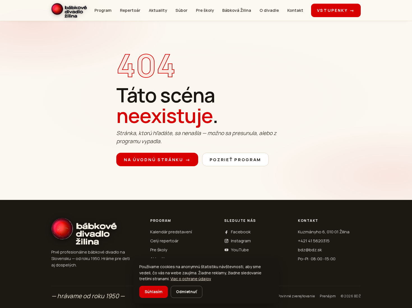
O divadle (269, 10)
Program (103, 10)
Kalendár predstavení (171, 232)
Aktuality (158, 10)
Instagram (241, 241)
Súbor (181, 10)
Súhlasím (154, 291)
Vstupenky (336, 10)
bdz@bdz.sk (310, 250)
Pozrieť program (235, 160)
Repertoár (130, 10)
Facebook (241, 232)
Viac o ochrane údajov (190, 278)
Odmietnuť (186, 291)
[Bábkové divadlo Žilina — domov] (69, 10)
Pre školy (205, 10)
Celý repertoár (164, 241)
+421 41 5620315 (314, 241)
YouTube (240, 250)
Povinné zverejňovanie (296, 296)
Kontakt (295, 10)
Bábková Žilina (236, 10)
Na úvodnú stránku (157, 160)
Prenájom (328, 296)
